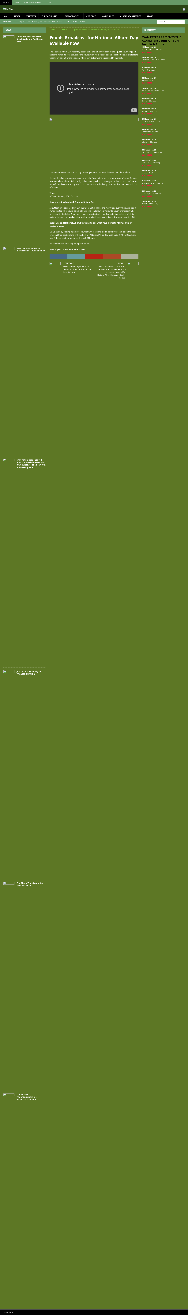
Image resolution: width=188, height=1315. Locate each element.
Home (6, 16)
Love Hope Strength (32, 2)
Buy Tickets (147, 52)
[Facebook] (174, 2)
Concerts (30, 16)
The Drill (152, 173)
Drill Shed (153, 111)
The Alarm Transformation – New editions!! (31, 884)
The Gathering (49, 16)
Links (17, 2)
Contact (91, 16)
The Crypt (158, 49)
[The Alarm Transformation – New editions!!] (8, 985)
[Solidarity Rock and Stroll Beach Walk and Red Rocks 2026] (8, 138)
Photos (6, 2)
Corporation (155, 80)
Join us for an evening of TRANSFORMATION (29, 672)
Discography (71, 16)
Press (49, 2)
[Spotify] (185, 2)
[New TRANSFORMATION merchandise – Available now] (8, 350)
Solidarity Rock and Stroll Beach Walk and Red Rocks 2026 (30, 39)
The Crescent (152, 70)
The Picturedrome (158, 60)
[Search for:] (171, 21)
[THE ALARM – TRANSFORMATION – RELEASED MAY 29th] (8, 1196)
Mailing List (108, 16)
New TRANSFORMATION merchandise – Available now (31, 249)
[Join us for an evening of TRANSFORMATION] (8, 773)
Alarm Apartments (130, 16)
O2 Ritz (155, 132)
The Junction (156, 193)
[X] (180, 2)
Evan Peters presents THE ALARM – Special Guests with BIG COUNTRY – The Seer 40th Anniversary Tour (31, 464)
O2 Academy (159, 91)
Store (150, 16)
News (17, 16)
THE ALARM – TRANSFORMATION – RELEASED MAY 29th (27, 1097)
